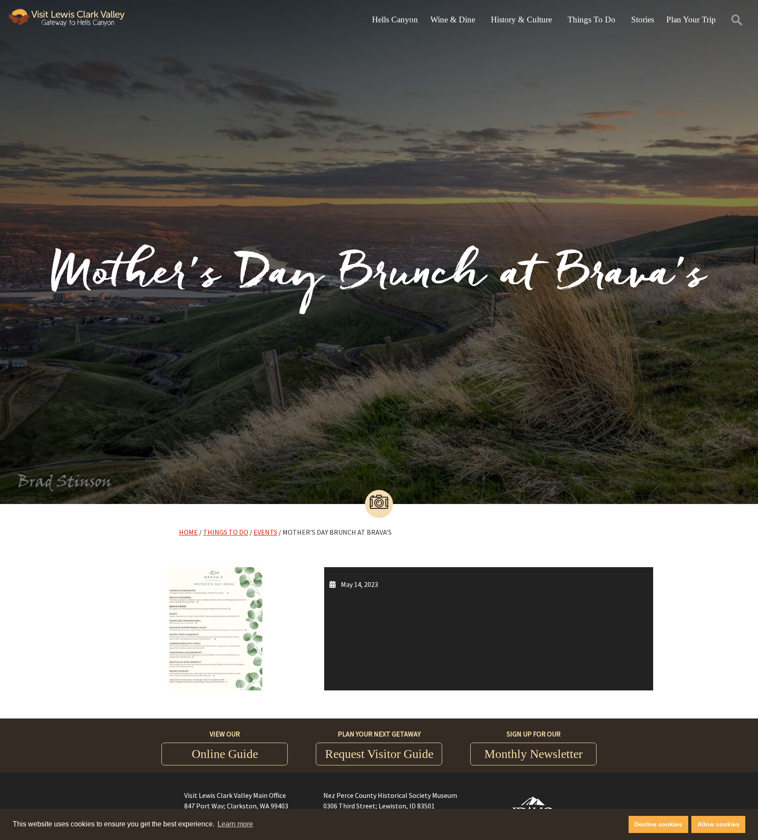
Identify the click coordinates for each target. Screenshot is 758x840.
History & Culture (521, 19)
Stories (642, 19)
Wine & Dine (452, 19)
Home (188, 532)
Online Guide (225, 754)
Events (265, 532)
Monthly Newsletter (533, 754)
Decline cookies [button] (658, 824)
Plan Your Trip (691, 19)
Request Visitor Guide (379, 754)
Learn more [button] (235, 824)
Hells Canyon (395, 19)
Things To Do (591, 19)
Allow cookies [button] (718, 824)
